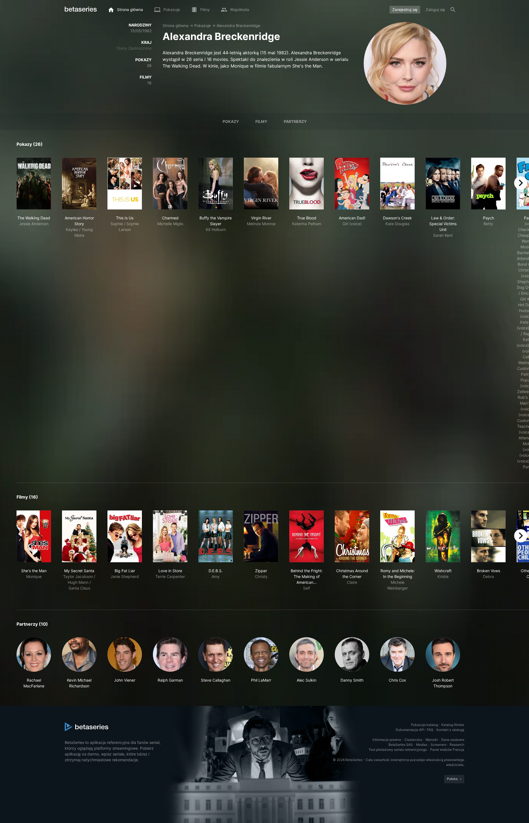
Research (457, 745)
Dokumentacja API (410, 730)
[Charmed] (170, 183)
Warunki (431, 740)
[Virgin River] (261, 183)
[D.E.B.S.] (215, 536)
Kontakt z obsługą (450, 730)
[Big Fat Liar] (124, 536)
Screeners (438, 745)
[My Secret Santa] (79, 536)
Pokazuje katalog (424, 725)
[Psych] (488, 183)
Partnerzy (295, 121)
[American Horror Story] (79, 183)
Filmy (261, 121)
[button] (34, 663)
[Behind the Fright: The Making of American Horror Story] (306, 536)
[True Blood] (306, 183)
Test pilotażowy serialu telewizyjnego (398, 749)
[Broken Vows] (488, 536)
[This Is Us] (124, 183)
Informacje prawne (387, 740)
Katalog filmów (452, 725)
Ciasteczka (413, 740)
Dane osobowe (452, 740)
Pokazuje (202, 25)
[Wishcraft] (443, 536)
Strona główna (175, 25)
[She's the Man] (34, 536)
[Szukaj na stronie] (453, 10)
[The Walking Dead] (34, 183)
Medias (421, 745)
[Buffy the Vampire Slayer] (215, 183)
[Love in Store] (170, 536)
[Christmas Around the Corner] (352, 536)
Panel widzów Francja (447, 749)
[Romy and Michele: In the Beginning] (397, 536)
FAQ (430, 730)
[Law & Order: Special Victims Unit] (443, 183)
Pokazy (231, 121)
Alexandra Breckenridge (238, 25)
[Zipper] (261, 536)
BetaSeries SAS (400, 745)
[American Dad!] (352, 183)
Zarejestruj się (404, 9)
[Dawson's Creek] (397, 183)
